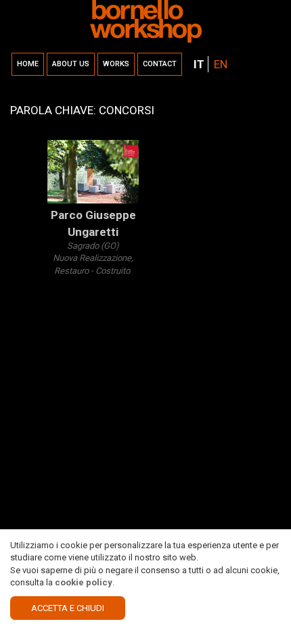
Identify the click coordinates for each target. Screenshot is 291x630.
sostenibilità (71, 346)
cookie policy (83, 582)
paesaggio (103, 283)
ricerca (60, 359)
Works (116, 63)
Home (28, 63)
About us (70, 63)
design (60, 296)
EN (220, 64)
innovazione (71, 334)
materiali (64, 371)
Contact (160, 63)
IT (199, 64)
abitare (111, 346)
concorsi (93, 359)
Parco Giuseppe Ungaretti (93, 223)
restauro (63, 283)
